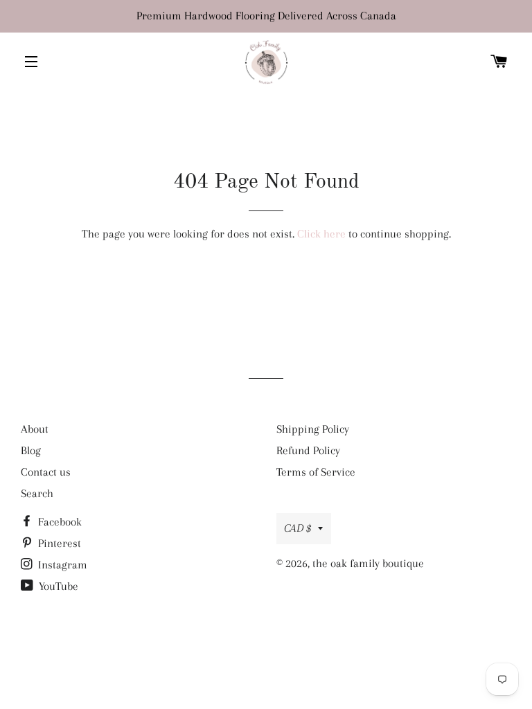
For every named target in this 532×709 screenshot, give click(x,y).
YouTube (57, 586)
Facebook (58, 521)
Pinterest (58, 543)
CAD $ (297, 528)
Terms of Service (315, 471)
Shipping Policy (312, 429)
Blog (31, 450)
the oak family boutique (368, 563)
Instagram (61, 564)
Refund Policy (308, 450)
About (34, 429)
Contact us (46, 471)
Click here (321, 233)
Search (37, 493)
